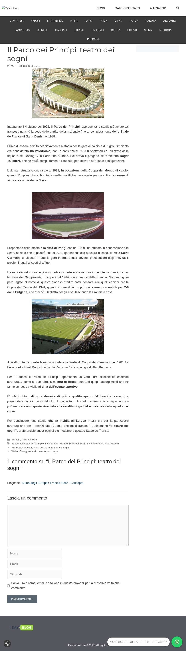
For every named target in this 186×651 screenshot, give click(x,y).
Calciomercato (127, 8)
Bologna (165, 30)
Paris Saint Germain (91, 443)
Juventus (16, 20)
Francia (15, 439)
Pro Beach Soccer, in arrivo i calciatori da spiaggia (40, 447)
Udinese (42, 30)
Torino (79, 30)
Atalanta (169, 20)
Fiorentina (55, 20)
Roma (103, 20)
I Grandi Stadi (29, 439)
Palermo (98, 30)
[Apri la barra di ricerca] (177, 8)
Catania (150, 20)
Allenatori (158, 8)
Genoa (115, 30)
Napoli (35, 20)
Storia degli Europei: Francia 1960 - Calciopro (52, 483)
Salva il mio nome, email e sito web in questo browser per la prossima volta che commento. (65, 585)
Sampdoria (22, 30)
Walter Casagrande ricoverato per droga (34, 451)
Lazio (88, 20)
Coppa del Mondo (57, 443)
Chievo (132, 30)
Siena (148, 30)
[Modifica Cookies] (7, 643)
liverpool (74, 443)
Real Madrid (112, 443)
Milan (118, 20)
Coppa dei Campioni (34, 443)
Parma (134, 20)
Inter (74, 20)
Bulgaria (16, 443)
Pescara (93, 39)
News (101, 8)
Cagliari (61, 30)
